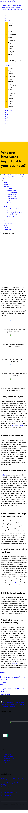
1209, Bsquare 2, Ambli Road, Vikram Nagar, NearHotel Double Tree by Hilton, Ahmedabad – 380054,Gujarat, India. (13, 783)
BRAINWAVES (15, 663)
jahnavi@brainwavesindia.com (9, 792)
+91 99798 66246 (6, 795)
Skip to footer (13, 1)
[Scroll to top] (1, 812)
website (16, 583)
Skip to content (4, 1)
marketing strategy (17, 425)
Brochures (4, 475)
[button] (3, 12)
